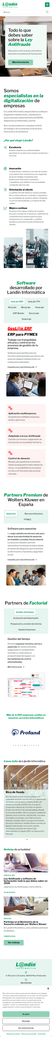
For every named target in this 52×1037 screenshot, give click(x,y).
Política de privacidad (29, 1034)
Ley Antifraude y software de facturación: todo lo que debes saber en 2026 (25, 880)
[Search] (47, 11)
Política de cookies (13, 1034)
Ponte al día (9, 875)
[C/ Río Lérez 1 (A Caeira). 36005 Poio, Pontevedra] (26, 972)
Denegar (26, 1021)
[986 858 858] (26, 980)
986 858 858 (25, 983)
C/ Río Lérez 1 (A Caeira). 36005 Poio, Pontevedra (26, 975)
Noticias (7, 919)
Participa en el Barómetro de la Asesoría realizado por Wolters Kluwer (25, 923)
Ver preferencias (26, 1028)
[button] (48, 988)
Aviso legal (42, 1034)
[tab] (17, 302)
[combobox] (24, 11)
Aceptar (26, 1014)
